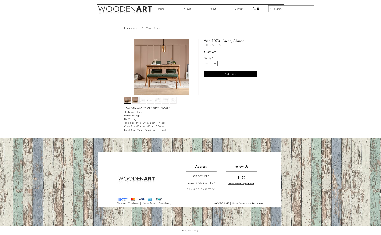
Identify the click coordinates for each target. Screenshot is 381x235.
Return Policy (165, 203)
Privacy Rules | (150, 203)
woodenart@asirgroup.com (241, 183)
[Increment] (215, 63)
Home (127, 28)
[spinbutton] (210, 63)
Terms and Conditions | (129, 203)
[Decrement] (206, 63)
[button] (256, 8)
